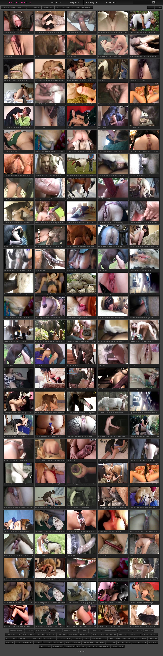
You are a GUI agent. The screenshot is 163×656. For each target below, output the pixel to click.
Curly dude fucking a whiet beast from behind (110, 413)
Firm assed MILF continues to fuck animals (49, 460)
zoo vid (86, 638)
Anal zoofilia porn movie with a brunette (143, 460)
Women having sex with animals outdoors (143, 222)
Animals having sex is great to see (141, 270)
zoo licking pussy (139, 642)
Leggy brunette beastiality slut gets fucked (81, 246)
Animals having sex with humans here (48, 508)
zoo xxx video (48, 7)
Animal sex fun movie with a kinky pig (110, 222)
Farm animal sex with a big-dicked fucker (17, 175)
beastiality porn (8, 7)
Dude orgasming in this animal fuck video (143, 56)
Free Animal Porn (41, 365)
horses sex (92, 646)
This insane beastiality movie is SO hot (48, 436)
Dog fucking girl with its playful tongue (16, 531)
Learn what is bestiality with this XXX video (49, 151)
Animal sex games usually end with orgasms (50, 603)
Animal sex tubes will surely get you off (17, 318)
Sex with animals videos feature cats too (143, 104)
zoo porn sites (117, 646)
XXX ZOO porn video (11, 151)
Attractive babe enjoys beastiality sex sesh (49, 294)
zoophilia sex (134, 635)
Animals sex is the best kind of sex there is (18, 222)
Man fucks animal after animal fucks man (111, 246)
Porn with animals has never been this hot (18, 508)
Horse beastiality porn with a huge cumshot (49, 222)
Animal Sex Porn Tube (137, 80)
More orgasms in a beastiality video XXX (143, 318)
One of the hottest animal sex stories (110, 151)
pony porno (99, 642)
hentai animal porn (99, 638)
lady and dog (85, 635)
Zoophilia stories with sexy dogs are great (143, 32)
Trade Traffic (81, 651)
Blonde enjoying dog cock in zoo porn (16, 460)
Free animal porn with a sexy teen (15, 341)
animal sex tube (29, 635)
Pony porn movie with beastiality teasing (80, 389)
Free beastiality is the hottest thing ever (17, 626)
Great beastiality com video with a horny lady (81, 626)
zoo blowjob (58, 642)
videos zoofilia (125, 631)
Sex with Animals (72, 365)
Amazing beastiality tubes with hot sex (48, 175)
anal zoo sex (57, 646)
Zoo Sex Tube (71, 460)
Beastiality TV (71, 56)
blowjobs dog (49, 638)
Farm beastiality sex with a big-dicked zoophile (79, 104)
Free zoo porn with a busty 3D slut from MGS (113, 508)
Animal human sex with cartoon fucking (111, 389)
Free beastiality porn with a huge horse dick (81, 484)
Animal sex (56, 2)
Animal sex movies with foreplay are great (80, 603)
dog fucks (77, 638)
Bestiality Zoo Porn (73, 270)
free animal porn (62, 7)
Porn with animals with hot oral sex (78, 579)
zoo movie (149, 631)
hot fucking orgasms (24, 642)
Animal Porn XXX (104, 199)
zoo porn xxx (86, 7)
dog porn (75, 7)
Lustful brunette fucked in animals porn (48, 389)
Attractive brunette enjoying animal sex (79, 436)
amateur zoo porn (73, 642)
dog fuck (40, 635)
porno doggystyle (129, 638)
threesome (81, 646)
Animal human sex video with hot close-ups (18, 555)
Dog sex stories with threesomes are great (49, 626)
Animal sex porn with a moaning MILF (142, 389)
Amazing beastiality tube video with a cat (143, 484)
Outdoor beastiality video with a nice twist (80, 80)
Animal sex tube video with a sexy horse (111, 436)
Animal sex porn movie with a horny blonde (49, 484)
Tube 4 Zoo (102, 127)
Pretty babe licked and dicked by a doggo (49, 80)
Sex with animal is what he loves (140, 175)
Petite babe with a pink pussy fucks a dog (112, 294)
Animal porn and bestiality (12, 104)
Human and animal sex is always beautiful (18, 270)
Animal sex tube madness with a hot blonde (144, 579)
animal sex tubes (64, 638)
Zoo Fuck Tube (103, 460)
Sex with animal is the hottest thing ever (17, 294)
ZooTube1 (70, 127)
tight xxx (9, 642)
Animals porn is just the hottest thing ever (49, 246)
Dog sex (132, 365)
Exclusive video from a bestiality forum (16, 579)
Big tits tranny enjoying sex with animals (111, 484)
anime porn (153, 642)
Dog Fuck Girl (71, 199)
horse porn (138, 631)
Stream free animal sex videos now (15, 436)
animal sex (21, 7)
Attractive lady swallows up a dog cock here (144, 436)
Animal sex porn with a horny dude (109, 56)
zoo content (104, 646)
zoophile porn (114, 638)
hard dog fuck (24, 638)
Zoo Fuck (38, 56)
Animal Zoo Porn (41, 270)
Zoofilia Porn (134, 199)
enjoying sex (111, 635)
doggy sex (111, 642)
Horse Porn (111, 2)
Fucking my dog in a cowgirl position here (49, 32)
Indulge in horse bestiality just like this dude (112, 32)
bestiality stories (13, 635)
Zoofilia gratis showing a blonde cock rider (81, 341)
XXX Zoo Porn (134, 127)
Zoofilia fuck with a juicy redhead (77, 318)
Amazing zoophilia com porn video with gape (111, 175)
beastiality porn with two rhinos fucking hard (81, 294)
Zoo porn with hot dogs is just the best (47, 579)
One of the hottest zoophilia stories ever (143, 294)
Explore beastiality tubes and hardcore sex (144, 413)
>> (160, 7)
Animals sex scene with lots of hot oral (16, 32)
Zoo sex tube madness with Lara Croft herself (110, 627)
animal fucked (98, 635)
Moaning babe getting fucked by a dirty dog (144, 246)
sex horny (51, 635)
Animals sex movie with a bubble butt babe (49, 413)
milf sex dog (11, 638)
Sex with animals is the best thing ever (142, 603)
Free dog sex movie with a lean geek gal (17, 413)
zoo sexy (47, 642)
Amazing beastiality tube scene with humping (110, 532)
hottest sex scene (109, 631)
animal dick (73, 635)
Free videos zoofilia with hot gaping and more (80, 223)
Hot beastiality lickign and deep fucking (17, 389)
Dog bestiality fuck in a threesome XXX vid (18, 603)
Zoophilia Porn (72, 555)
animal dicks (69, 646)
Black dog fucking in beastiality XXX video (144, 151)
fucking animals (34, 7)
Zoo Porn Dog (102, 270)
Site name (101, 80)
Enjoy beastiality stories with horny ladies (80, 531)
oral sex (143, 638)
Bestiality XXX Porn (41, 555)
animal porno (45, 646)
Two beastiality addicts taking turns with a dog (143, 627)
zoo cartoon (88, 642)
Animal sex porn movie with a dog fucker (80, 151)
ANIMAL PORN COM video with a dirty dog (144, 508)
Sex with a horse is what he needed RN (80, 508)
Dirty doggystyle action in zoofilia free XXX (49, 318)
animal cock (36, 638)
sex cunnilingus (124, 642)
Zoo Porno (101, 365)
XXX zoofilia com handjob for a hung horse (81, 413)
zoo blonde (62, 635)
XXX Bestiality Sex (104, 555)
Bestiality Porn (92, 2)
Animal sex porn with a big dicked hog (16, 246)
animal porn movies (149, 635)
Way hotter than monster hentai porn (110, 603)
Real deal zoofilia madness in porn (46, 104)
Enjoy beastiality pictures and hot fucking (17, 484)
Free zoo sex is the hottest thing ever (110, 579)
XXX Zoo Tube (40, 127)
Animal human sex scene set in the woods (49, 341)
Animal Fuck (8, 56)
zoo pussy (122, 635)
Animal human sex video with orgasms (111, 318)
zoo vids (38, 642)
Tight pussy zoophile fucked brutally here (143, 531)
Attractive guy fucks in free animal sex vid (111, 104)
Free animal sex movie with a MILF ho (142, 341)
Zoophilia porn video (10, 199)
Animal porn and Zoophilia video (46, 199)
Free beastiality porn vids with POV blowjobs (78, 33)
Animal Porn (134, 555)
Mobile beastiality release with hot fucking (112, 341)
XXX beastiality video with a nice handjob (17, 127)
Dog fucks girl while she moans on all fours (49, 531)
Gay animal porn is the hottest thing (15, 80)
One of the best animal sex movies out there (81, 175)
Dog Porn (74, 2)
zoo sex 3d (153, 638)
